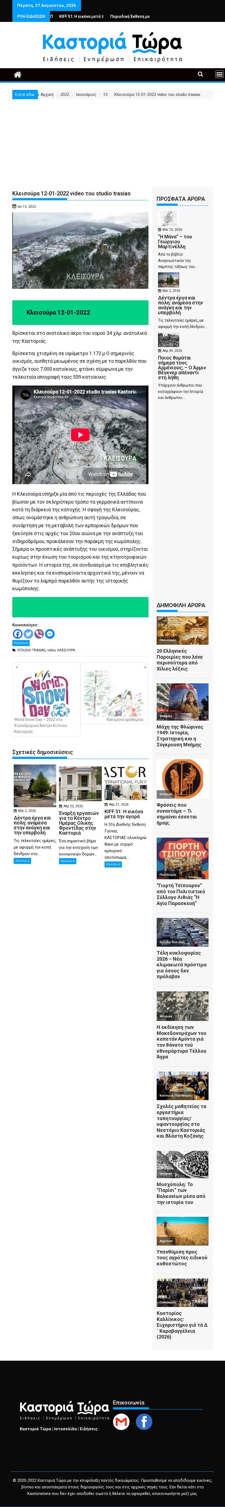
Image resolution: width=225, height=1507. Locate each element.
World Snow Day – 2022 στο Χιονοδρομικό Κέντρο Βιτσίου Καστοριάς (40, 725)
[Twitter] (28, 634)
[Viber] (39, 634)
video (51, 650)
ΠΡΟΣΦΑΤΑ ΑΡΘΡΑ (181, 199)
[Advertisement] (112, 140)
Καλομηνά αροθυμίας (125, 719)
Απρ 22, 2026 (73, 806)
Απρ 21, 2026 (119, 804)
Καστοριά (21, 643)
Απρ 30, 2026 (172, 351)
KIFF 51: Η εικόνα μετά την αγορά (57, 16)
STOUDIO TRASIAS (31, 650)
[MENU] (219, 74)
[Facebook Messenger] (50, 634)
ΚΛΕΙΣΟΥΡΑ (66, 650)
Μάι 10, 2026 (172, 230)
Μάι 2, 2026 (27, 811)
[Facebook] (17, 634)
